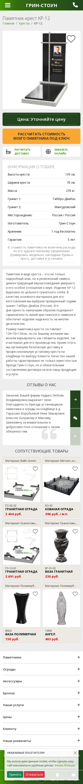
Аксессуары (12, 681)
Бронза (8, 693)
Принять (15, 774)
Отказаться (34, 774)
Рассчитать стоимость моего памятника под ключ (41, 136)
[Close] (75, 753)
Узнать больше (65, 765)
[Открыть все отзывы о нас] (75, 418)
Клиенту (9, 728)
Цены (7, 717)
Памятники (12, 657)
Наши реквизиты (17, 741)
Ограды (9, 669)
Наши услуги (13, 705)
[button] (75, 436)
